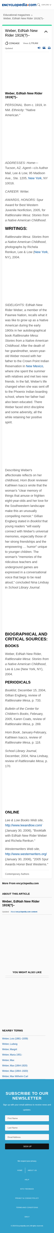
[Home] (19, 5)
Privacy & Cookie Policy (27, 1198)
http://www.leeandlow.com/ (23, 825)
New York (35, 178)
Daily (27, 1217)
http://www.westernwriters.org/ (26, 854)
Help (27, 1180)
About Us (32, 1170)
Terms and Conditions (27, 1207)
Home (19, 1170)
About (24, 912)
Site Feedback (27, 1189)
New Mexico (34, 366)
